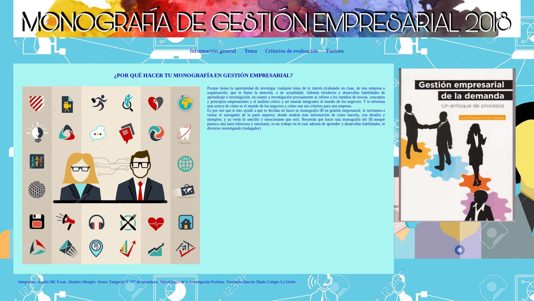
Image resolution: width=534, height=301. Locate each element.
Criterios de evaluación (291, 51)
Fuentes (335, 51)
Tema (250, 51)
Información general (213, 51)
